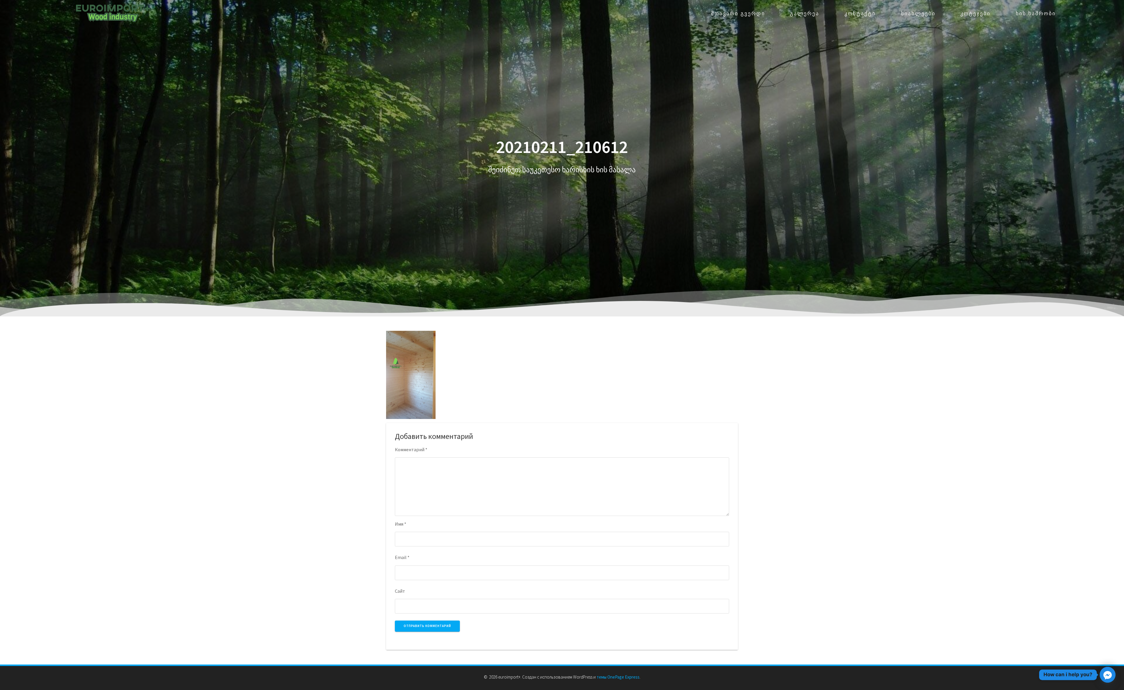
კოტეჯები (975, 13)
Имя (400, 524)
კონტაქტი (860, 13)
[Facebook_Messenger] (1108, 675)
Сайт (400, 591)
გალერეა (804, 13)
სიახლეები (918, 13)
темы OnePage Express (618, 677)
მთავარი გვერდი (738, 13)
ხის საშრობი (1036, 13)
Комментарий (411, 449)
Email (402, 557)
